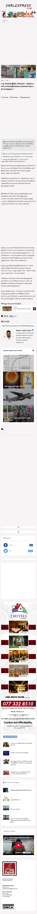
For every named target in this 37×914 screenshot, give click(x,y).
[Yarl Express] (18, 9)
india (7, 80)
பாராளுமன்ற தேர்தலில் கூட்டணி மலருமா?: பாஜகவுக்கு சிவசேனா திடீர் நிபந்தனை (15, 160)
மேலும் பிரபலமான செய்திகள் (12, 304)
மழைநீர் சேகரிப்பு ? (15, 799)
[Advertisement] (18, 44)
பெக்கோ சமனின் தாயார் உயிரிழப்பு (19, 752)
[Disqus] (18, 458)
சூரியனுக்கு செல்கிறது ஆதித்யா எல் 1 (16, 386)
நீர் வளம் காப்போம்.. (15, 809)
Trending (15, 307)
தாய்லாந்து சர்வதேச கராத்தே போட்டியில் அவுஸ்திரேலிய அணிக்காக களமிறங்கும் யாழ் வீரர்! (21, 762)
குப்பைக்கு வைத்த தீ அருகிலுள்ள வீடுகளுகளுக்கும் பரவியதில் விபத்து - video (20, 820)
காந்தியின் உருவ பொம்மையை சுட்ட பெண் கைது (18, 156)
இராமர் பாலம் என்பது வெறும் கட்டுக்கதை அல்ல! (18, 154)
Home (2, 80)
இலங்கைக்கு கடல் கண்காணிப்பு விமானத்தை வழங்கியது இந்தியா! (15, 402)
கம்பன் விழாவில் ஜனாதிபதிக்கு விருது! (22, 308)
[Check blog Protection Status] (8, 909)
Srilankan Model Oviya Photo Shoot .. (21, 790)
